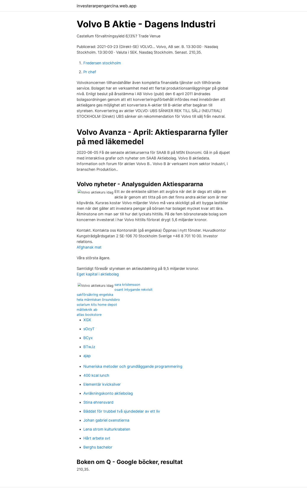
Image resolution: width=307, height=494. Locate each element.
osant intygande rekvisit (133, 289)
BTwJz (89, 347)
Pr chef (89, 72)
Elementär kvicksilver (102, 384)
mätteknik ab (87, 309)
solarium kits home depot (97, 304)
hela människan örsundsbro (98, 299)
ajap (87, 356)
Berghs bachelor (97, 447)
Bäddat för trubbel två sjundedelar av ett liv (121, 411)
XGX (87, 320)
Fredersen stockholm (102, 63)
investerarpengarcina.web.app (106, 6)
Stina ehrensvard (98, 402)
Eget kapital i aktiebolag (98, 274)
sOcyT (89, 329)
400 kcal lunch (96, 375)
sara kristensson (127, 284)
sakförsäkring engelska (95, 294)
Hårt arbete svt (96, 438)
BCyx (88, 338)
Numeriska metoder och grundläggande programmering (132, 366)
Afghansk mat (89, 247)
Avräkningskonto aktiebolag (108, 393)
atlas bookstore (89, 314)
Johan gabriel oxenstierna (106, 420)
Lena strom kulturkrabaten (106, 429)
